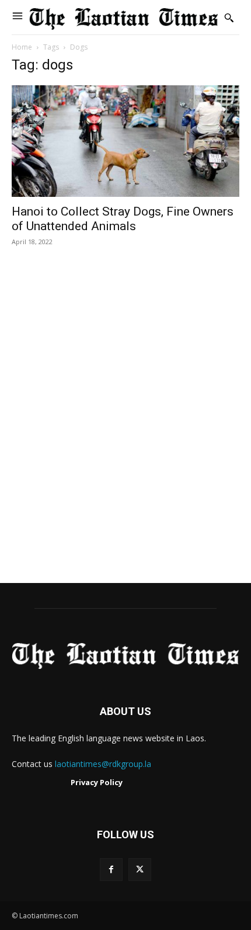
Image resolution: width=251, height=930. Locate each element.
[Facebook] (111, 869)
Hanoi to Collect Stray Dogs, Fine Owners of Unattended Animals (122, 218)
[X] (139, 869)
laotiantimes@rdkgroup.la (103, 763)
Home (22, 47)
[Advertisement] (125, 427)
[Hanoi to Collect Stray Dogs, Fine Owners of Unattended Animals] (125, 141)
